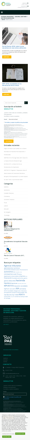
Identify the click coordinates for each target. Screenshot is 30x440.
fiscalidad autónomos (17, 278)
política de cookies (6, 430)
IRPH (14, 289)
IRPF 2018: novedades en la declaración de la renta (11, 84)
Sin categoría (7, 212)
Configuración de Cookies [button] (8, 433)
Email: (5, 119)
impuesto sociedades (21, 286)
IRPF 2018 (9, 289)
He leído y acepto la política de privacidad (16, 122)
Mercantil (6, 209)
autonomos (8, 272)
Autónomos (7, 190)
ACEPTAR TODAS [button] (6, 436)
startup (22, 296)
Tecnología (6, 215)
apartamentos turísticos (12, 268)
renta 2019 (12, 296)
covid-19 (15, 274)
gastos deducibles (10, 281)
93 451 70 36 (24, 4)
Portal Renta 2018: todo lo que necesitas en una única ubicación (14, 47)
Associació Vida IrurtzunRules (10, 349)
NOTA (5, 291)
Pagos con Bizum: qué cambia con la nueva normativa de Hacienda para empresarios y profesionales (15, 151)
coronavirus (8, 274)
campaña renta (19, 272)
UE (4, 298)
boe (14, 272)
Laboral (6, 206)
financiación (8, 278)
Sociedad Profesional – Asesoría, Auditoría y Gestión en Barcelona (14, 310)
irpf (5, 289)
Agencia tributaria (12, 265)
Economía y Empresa (9, 199)
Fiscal (5, 202)
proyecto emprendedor (18, 292)
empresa (22, 276)
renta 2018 (7, 296)
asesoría (25, 269)
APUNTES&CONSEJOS (10, 269)
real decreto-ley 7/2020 (11, 295)
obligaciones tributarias (20, 291)
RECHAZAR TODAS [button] (20, 433)
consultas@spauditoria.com (12, 373)
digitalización (7, 276)
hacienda (20, 280)
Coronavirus (7, 196)
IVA (17, 288)
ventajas (8, 298)
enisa (26, 276)
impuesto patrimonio (22, 283)
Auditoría (6, 187)
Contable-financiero (9, 193)
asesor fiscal (19, 269)
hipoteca (7, 283)
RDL (26, 292)
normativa (22, 289)
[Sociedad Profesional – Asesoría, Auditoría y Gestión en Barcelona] (6, 4)
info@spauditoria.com (22, 7)
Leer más (6, 57)
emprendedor (15, 276)
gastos (25, 278)
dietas (20, 274)
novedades (10, 291)
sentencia (17, 296)
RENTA (22, 294)
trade (26, 296)
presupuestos (8, 292)
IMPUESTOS (9, 286)
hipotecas (14, 283)
